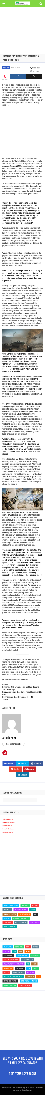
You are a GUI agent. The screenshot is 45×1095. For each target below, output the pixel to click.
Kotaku (35, 906)
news (28, 951)
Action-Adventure (11, 960)
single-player (25, 985)
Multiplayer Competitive (13, 977)
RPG (27, 947)
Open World (8, 955)
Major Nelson (20, 923)
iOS (39, 977)
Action (6, 972)
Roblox (7, 918)
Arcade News (9, 737)
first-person (22, 955)
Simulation (8, 968)
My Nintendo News (11, 906)
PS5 (20, 951)
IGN (35, 914)
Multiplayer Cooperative (13, 964)
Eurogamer (34, 923)
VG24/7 (32, 910)
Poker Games (7, 826)
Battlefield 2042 (15, 166)
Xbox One (19, 947)
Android (30, 972)
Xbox (35, 968)
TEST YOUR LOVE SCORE (22, 1073)
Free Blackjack (7, 832)
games (35, 947)
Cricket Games (7, 819)
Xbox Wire (6, 67)
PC (28, 964)
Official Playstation (21, 918)
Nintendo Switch (10, 981)
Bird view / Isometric (29, 981)
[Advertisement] (22, 26)
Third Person (18, 972)
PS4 (14, 951)
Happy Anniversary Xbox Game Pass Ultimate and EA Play (22, 693)
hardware (8, 947)
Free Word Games (8, 822)
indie (34, 964)
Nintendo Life (25, 914)
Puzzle (6, 951)
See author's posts (13, 743)
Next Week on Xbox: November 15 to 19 (17, 697)
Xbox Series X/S (10, 985)
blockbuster (27, 960)
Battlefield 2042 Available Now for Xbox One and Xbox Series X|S (20, 688)
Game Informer (9, 927)
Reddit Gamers (20, 910)
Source (5, 699)
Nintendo (19, 968)
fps (28, 968)
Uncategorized (10, 914)
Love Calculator (8, 829)
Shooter (30, 977)
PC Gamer (7, 910)
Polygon (25, 906)
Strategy (35, 955)
